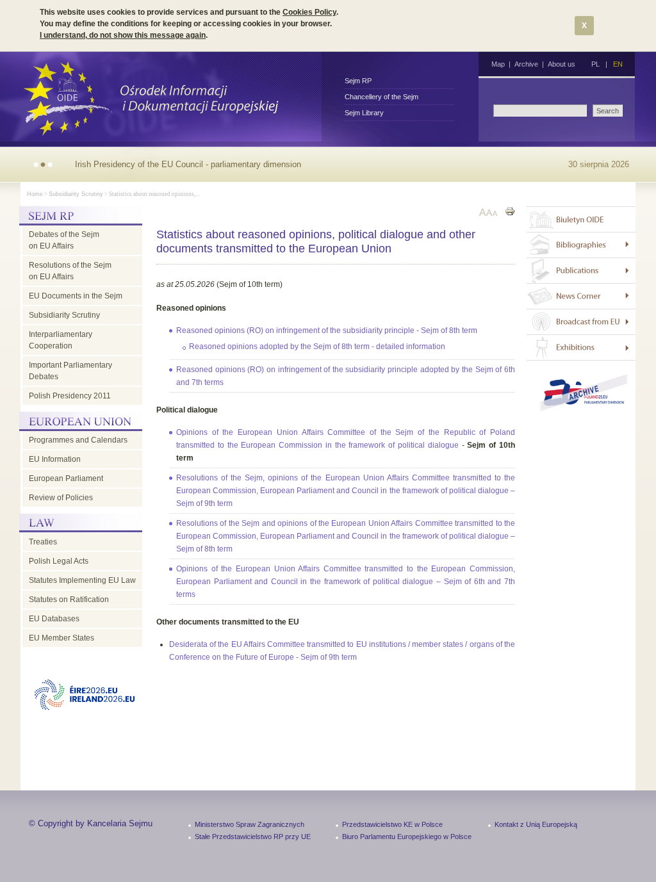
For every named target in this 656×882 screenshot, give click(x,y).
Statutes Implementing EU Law (82, 580)
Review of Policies (61, 497)
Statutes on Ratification (69, 599)
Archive (526, 64)
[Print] (510, 213)
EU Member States (61, 637)
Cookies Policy (309, 12)
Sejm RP (358, 81)
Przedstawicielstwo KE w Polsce (392, 824)
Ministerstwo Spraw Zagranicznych (249, 824)
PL (595, 64)
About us (561, 64)
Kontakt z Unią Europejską (536, 824)
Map (498, 64)
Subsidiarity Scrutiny (76, 194)
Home (35, 194)
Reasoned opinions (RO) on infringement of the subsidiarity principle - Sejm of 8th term (326, 330)
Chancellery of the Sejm (381, 97)
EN (618, 64)
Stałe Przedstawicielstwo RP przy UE (253, 836)
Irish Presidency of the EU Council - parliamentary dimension (188, 164)
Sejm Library (364, 113)
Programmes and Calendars (78, 440)
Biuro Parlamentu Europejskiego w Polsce (407, 836)
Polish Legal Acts (58, 561)
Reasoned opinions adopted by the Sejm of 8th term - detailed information (317, 346)
